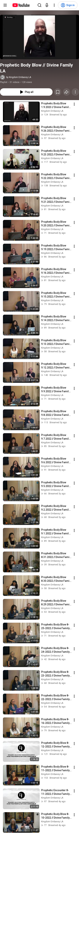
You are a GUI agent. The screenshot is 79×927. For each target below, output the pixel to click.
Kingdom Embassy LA (52, 111)
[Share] (66, 92)
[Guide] (5, 5)
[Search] (39, 5)
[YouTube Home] (21, 5)
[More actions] (75, 92)
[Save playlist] (57, 92)
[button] (39, 37)
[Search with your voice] (47, 5)
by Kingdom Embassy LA (18, 77)
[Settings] (54, 5)
